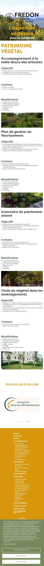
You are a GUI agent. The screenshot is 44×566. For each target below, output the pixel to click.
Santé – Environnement (21, 470)
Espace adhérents (20, 503)
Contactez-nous (20, 506)
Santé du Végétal (21, 468)
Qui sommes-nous (20, 441)
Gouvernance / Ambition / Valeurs (22, 450)
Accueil (16, 434)
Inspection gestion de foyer (22, 465)
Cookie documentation (9, 544)
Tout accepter (21, 561)
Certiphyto (19, 483)
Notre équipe (20, 460)
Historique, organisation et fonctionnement (21, 445)
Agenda (16, 438)
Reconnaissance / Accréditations (22, 453)
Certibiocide (20, 481)
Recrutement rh (19, 474)
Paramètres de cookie (21, 550)
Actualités (17, 436)
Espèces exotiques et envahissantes (22, 487)
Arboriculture (21, 479)
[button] (16, 422)
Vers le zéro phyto (22, 485)
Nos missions (18, 462)
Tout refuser (21, 556)
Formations (18, 477)
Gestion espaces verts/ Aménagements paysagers (21, 492)
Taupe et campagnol (19, 498)
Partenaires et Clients (21, 457)
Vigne (17, 501)
